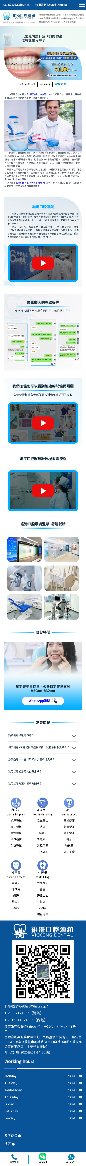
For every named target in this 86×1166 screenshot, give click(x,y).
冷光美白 (42, 820)
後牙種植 (16, 827)
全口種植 (16, 845)
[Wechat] (43, 1157)
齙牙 (69, 839)
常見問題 (60, 84)
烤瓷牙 (16, 902)
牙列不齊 (69, 852)
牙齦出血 (42, 895)
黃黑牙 (42, 833)
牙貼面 (42, 852)
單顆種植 (16, 833)
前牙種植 (16, 820)
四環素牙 (42, 839)
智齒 (42, 889)
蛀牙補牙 (42, 883)
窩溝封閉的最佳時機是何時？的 (31, 183)
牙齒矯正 (69, 820)
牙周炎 (42, 908)
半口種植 (16, 839)
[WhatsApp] (71, 1157)
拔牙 (42, 902)
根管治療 (42, 914)
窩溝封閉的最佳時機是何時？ (38, 94)
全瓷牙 (16, 883)
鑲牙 (16, 895)
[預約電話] (14, 1157)
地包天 (69, 845)
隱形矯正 (69, 833)
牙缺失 (16, 889)
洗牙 (42, 827)
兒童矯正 (69, 827)
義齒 (16, 908)
